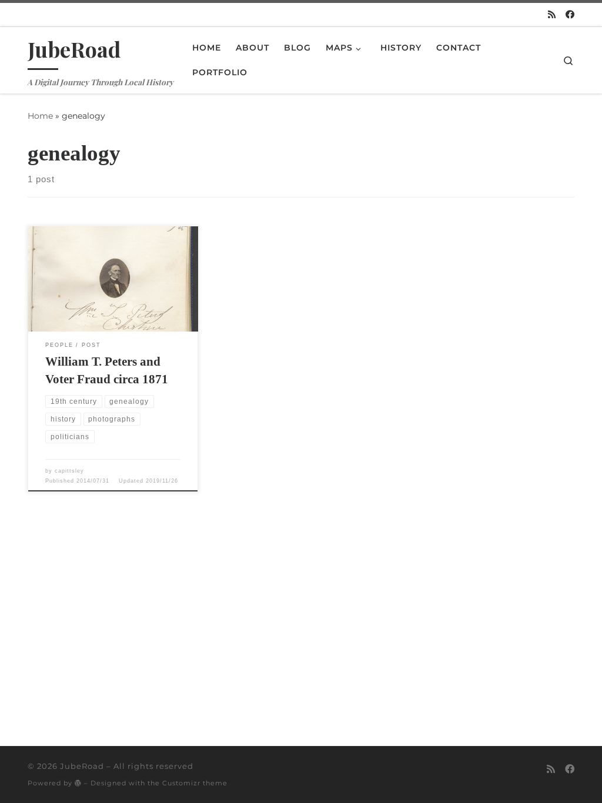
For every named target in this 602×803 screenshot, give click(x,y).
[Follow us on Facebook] (570, 14)
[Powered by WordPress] (78, 782)
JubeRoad (82, 766)
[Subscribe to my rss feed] (552, 14)
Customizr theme (195, 783)
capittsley (69, 471)
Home (40, 116)
